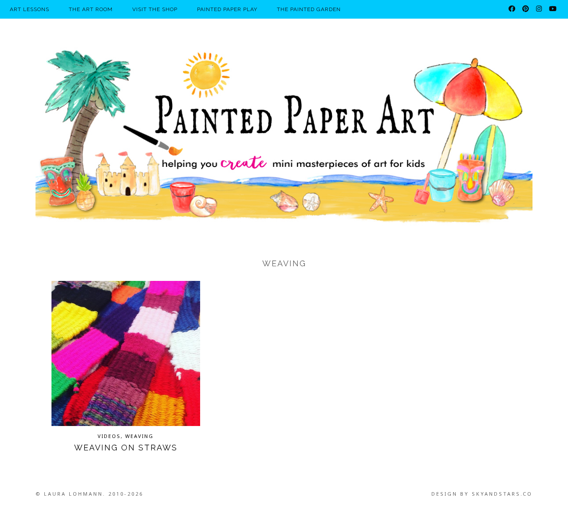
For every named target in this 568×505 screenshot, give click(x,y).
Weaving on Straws (126, 447)
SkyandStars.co (502, 493)
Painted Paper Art (284, 135)
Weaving (139, 436)
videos (109, 436)
